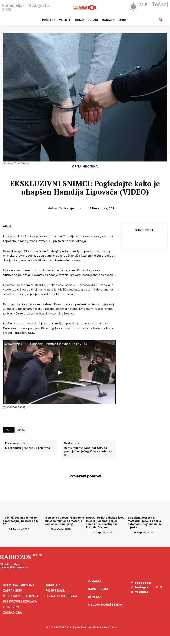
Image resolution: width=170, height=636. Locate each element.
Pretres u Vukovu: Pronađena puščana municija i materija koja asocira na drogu (64, 521)
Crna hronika (85, 166)
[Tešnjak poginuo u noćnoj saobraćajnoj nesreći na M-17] (22, 500)
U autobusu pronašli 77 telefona (27, 448)
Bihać (21, 430)
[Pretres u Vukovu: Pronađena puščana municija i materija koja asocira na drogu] (64, 500)
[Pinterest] (148, 239)
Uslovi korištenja (105, 604)
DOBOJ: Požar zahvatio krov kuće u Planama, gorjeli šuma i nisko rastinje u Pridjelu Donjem (105, 522)
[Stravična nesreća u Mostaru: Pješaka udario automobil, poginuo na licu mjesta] (147, 500)
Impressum (98, 589)
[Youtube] (131, 592)
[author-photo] (5, 529)
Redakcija (66, 208)
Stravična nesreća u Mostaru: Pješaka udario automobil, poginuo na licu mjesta (145, 522)
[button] (161, 20)
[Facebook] (129, 239)
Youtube (141, 591)
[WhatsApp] (157, 239)
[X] (138, 239)
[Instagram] (131, 587)
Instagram (143, 587)
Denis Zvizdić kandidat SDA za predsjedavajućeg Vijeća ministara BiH (88, 451)
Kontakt (96, 597)
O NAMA (94, 581)
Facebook (143, 582)
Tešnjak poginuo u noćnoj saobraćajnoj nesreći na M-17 (21, 521)
